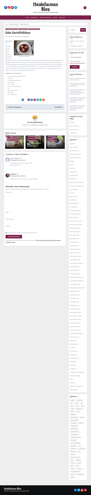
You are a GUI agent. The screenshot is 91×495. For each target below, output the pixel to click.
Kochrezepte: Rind (74, 305)
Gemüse (72, 411)
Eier (82, 403)
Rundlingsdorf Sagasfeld (76, 46)
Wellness (73, 474)
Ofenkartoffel (82, 448)
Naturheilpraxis (74, 351)
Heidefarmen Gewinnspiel (76, 182)
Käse (80, 445)
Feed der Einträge (74, 126)
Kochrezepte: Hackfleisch (76, 263)
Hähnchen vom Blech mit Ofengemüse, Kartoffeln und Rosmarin (77, 85)
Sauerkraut (73, 365)
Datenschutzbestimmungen (77, 63)
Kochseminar (73, 340)
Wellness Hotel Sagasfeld (76, 386)
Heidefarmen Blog (12, 489)
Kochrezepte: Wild (74, 337)
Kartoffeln (81, 423)
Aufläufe (72, 400)
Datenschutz (34, 17)
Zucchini (72, 477)
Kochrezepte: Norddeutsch (77, 280)
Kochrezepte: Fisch (75, 245)
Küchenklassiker (32, 140)
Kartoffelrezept (74, 428)
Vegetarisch (79, 468)
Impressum (62, 17)
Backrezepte (79, 400)
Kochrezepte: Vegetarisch (34, 138)
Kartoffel (72, 193)
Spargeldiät (73, 368)
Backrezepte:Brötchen (75, 157)
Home (27, 17)
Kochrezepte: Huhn (75, 266)
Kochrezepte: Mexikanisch (76, 277)
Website (8, 226)
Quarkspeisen (73, 361)
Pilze (79, 451)
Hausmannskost (74, 175)
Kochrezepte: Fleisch (75, 249)
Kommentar (9, 192)
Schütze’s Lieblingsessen (15, 107)
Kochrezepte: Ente (74, 242)
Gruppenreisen (73, 171)
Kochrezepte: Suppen (75, 330)
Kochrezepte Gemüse (75, 443)
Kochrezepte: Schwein (75, 319)
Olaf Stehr (13, 174)
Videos (71, 379)
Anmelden (72, 122)
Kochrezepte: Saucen (75, 312)
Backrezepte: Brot (74, 150)
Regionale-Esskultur (75, 457)
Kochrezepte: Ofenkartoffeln (77, 287)
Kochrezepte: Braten (12, 140)
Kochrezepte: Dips (74, 235)
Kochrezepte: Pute (74, 298)
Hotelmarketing (74, 189)
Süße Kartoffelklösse (17, 32)
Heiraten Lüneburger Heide (77, 186)
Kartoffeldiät (73, 200)
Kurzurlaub (72, 347)
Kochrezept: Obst (22, 29)
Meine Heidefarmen (45, 17)
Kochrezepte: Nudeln (75, 284)
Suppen (77, 465)
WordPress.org (73, 133)
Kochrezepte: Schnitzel (76, 316)
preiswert (73, 454)
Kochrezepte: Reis (74, 302)
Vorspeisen (72, 382)
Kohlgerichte (73, 445)
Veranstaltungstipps (75, 375)
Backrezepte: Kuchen (75, 154)
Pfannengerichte (52, 140)
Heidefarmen (73, 179)
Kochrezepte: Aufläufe (76, 221)
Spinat (72, 465)
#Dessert (18, 36)
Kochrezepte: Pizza (75, 295)
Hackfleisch (73, 414)
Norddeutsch (73, 448)
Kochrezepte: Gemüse (75, 256)
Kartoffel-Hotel (37, 122)
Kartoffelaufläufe (74, 420)
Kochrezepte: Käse (74, 270)
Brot (72, 403)
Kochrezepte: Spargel (75, 326)
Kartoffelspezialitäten (11, 29)
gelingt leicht (80, 408)
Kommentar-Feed (74, 129)
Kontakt (55, 17)
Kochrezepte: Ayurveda (76, 224)
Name (7, 212)
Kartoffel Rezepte (75, 431)
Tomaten (73, 468)
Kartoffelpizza (73, 207)
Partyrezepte (51, 138)
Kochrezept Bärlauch (75, 214)
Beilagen (72, 161)
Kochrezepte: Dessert (34, 29)
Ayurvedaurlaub (74, 147)
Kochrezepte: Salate (75, 309)
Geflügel (72, 408)
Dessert (77, 403)
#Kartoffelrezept (25, 36)
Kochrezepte (73, 440)
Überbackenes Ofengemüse (77, 372)
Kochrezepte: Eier (74, 238)
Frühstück (72, 168)
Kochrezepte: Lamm (75, 273)
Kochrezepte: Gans (74, 252)
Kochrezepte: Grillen (75, 259)
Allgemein (72, 143)
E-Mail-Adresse (10, 219)
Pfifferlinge (73, 451)
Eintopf (72, 164)
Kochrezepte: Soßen (75, 323)
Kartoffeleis (58, 107)
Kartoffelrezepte (74, 434)
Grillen (78, 411)
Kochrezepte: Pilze (74, 291)
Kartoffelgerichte (11, 136)
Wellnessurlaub (74, 389)
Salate (72, 460)
